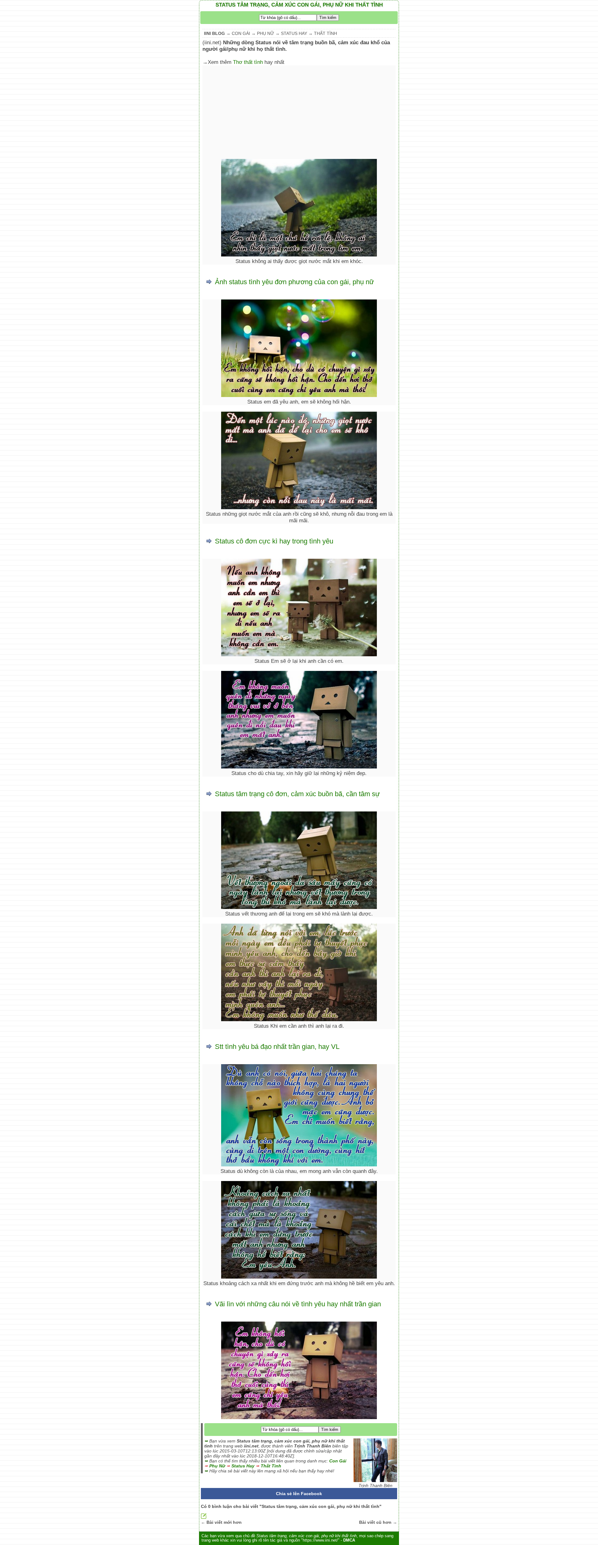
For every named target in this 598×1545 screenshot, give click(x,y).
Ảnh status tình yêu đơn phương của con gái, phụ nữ (294, 282)
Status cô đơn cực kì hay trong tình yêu (274, 541)
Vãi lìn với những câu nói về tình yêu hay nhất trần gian (298, 1304)
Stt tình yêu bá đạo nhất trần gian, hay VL (277, 1046)
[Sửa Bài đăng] (203, 1517)
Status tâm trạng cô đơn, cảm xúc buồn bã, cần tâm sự (297, 794)
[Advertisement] (299, 112)
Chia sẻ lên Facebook (299, 1493)
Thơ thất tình (248, 62)
